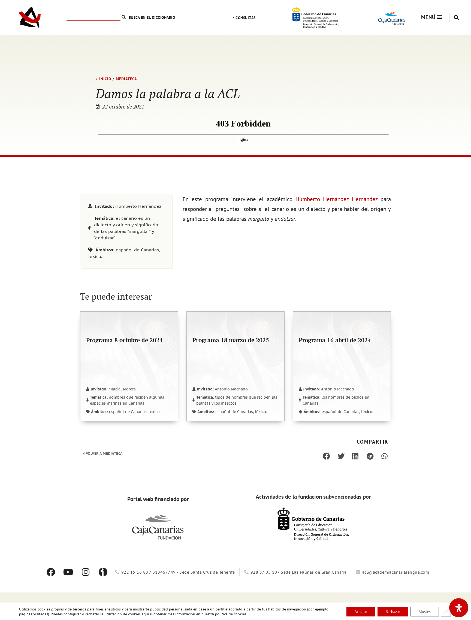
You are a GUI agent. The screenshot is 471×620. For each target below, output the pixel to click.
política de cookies (230, 614)
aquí (145, 614)
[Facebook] (50, 572)
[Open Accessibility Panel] (458, 607)
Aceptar (361, 611)
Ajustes (425, 611)
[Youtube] (68, 572)
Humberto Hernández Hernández (336, 199)
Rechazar (393, 611)
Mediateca (126, 78)
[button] (456, 17)
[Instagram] (85, 572)
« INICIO (103, 78)
